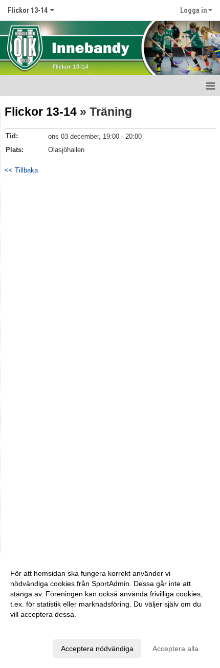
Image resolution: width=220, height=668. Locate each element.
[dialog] (110, 610)
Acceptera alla (175, 648)
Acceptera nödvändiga (97, 648)
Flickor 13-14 (41, 111)
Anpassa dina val (37, 627)
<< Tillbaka (21, 170)
